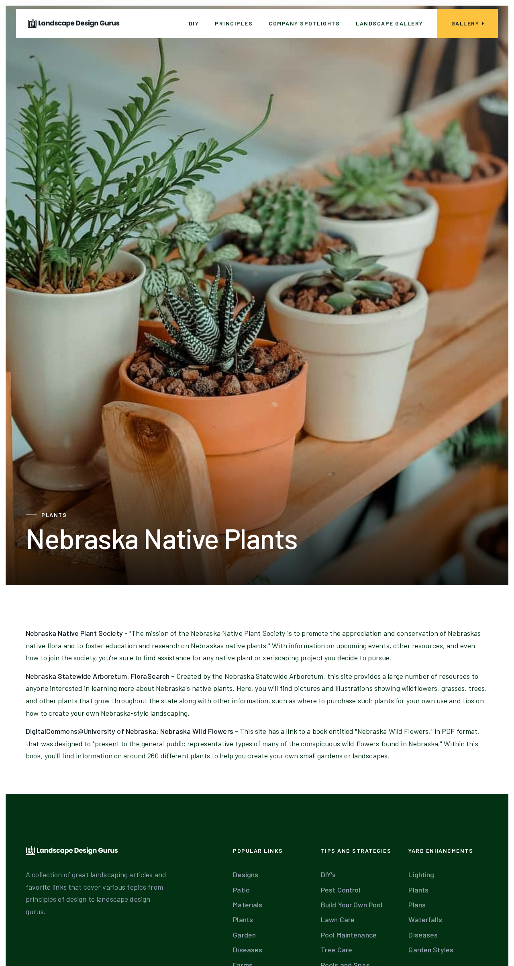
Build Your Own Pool (351, 904)
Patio (241, 889)
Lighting (421, 874)
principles (234, 23)
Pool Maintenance (349, 934)
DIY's (328, 874)
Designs (245, 874)
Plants (243, 919)
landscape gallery (389, 23)
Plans (417, 904)
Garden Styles (430, 949)
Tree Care (336, 949)
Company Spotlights (304, 23)
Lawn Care (338, 919)
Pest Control (341, 889)
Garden (244, 934)
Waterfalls (425, 919)
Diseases (247, 949)
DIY (194, 23)
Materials (247, 904)
